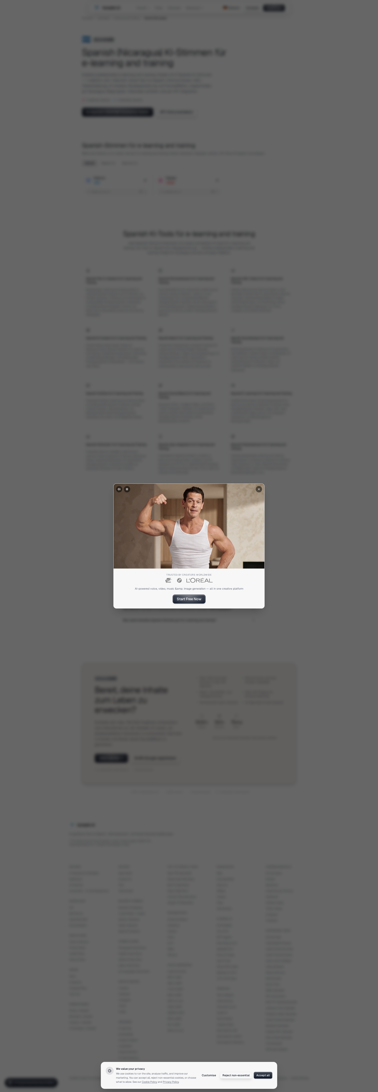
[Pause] (127, 489)
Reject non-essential (236, 1075)
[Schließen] (259, 489)
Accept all (263, 1075)
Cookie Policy (149, 1082)
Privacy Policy (171, 1082)
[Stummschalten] (119, 489)
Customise (209, 1075)
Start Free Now (189, 599)
